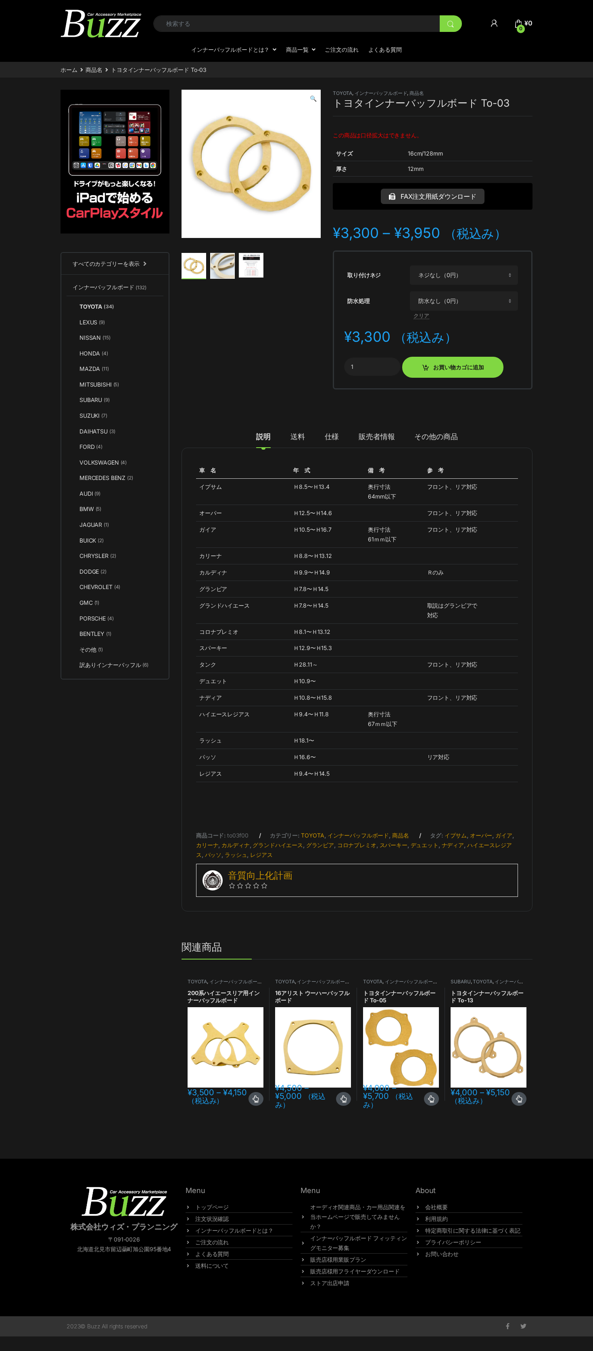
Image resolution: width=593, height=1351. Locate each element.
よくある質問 (385, 49)
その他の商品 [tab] (435, 437)
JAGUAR (94, 524)
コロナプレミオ (356, 845)
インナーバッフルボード (381, 93)
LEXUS (92, 322)
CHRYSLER (97, 555)
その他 (91, 649)
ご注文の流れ (341, 49)
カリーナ (207, 845)
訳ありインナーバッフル (113, 664)
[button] (313, 98)
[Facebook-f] (508, 1326)
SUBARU (460, 982)
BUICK (91, 540)
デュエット (424, 845)
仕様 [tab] (332, 437)
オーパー (481, 835)
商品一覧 (297, 49)
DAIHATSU (97, 431)
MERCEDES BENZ (106, 477)
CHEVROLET (99, 586)
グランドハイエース (278, 845)
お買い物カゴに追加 (458, 367)
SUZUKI (93, 415)
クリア (421, 316)
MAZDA (94, 368)
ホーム (69, 69)
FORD (90, 446)
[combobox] (296, 23)
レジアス (261, 854)
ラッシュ (236, 854)
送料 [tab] (297, 437)
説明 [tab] (263, 437)
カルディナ (235, 845)
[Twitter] (523, 1326)
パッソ (213, 854)
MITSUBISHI (99, 384)
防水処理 (358, 300)
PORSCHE (96, 618)
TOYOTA (342, 93)
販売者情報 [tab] (377, 437)
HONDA (93, 353)
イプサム (456, 835)
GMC (89, 602)
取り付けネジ (364, 274)
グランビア (320, 845)
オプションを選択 (255, 1099)
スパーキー (393, 845)
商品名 (94, 69)
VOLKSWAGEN (103, 462)
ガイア (503, 835)
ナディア (453, 845)
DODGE (92, 571)
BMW (90, 508)
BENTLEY (95, 633)
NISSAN (95, 337)
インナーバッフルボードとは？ (230, 49)
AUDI (89, 493)
